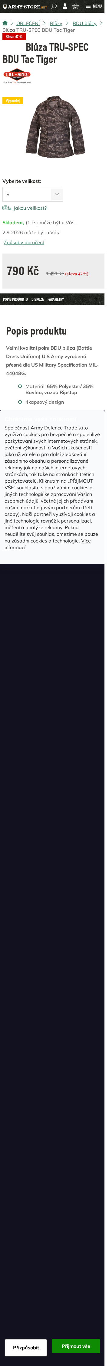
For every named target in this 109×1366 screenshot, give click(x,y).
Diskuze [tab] (37, 299)
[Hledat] (54, 6)
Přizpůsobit (26, 1348)
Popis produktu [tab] (15, 299)
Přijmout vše (76, 1346)
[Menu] (94, 6)
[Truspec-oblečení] (17, 75)
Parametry (56, 299)
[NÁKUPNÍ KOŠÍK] (75, 5)
